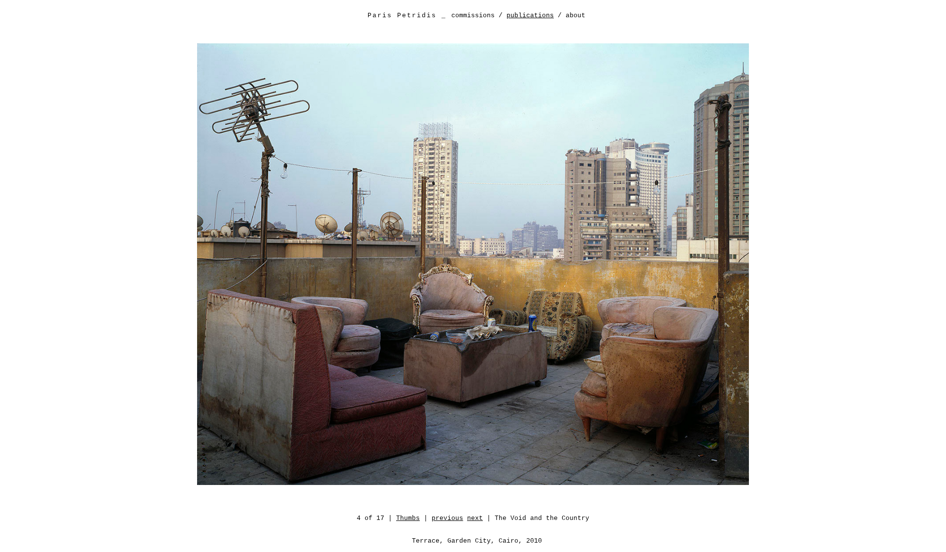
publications (530, 15)
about (575, 15)
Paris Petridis (402, 15)
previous (447, 518)
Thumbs (408, 518)
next (475, 518)
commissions (473, 15)
